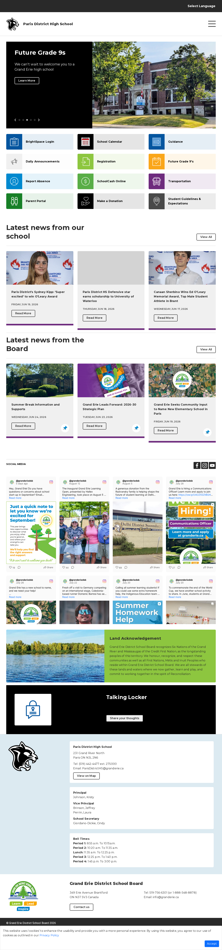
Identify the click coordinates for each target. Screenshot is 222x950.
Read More (23, 313)
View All (206, 237)
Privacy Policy (49, 935)
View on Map (86, 775)
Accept (212, 943)
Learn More (26, 80)
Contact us (81, 907)
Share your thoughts (124, 718)
